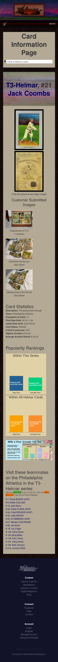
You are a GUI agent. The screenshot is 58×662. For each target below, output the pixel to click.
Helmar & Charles (29, 588)
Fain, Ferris (17, 538)
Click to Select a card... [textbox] (18, 61)
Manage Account (29, 634)
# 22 (8, 512)
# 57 (8, 522)
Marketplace (29, 584)
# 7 (7, 499)
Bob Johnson (18, 544)
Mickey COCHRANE (21, 522)
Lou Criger (16, 528)
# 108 (8, 531)
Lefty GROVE (17, 515)
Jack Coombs (29, 93)
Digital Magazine (29, 591)
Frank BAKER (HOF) (20, 499)
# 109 (8, 535)
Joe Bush (15, 525)
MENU (52, 23)
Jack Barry (16, 505)
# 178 (8, 538)
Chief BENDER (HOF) (21, 512)
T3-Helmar (21, 84)
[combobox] (29, 61)
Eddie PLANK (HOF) (21, 509)
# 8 (7, 502)
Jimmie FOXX (18, 548)
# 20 (8, 509)
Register (29, 631)
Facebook (29, 607)
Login (29, 627)
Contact (29, 614)
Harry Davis (17, 531)
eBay (29, 611)
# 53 (8, 518)
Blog (29, 594)
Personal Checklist (29, 637)
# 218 (8, 548)
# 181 (8, 541)
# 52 (8, 515)
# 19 (8, 505)
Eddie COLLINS (17, 502)
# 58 (8, 525)
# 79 (8, 528)
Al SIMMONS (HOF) (20, 518)
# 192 (8, 544)
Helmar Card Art (29, 581)
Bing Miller (17, 535)
